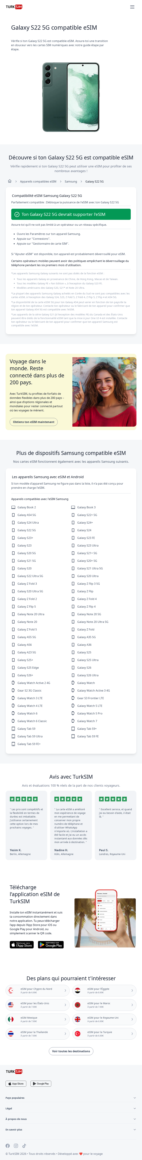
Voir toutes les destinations (71, 1051)
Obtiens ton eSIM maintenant (33, 422)
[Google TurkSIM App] (40, 1083)
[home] (10, 181)
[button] (132, 7)
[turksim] (14, 1071)
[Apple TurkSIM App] (16, 1083)
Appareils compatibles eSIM (38, 181)
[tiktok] (24, 1146)
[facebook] (8, 1146)
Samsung (71, 181)
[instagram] (16, 1146)
